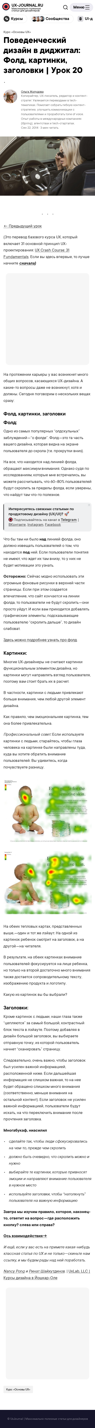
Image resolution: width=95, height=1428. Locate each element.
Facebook (53, 525)
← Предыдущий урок (22, 226)
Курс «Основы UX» (17, 32)
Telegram (69, 520)
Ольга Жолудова (32, 91)
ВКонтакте (17, 525)
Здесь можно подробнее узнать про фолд (40, 640)
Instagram (35, 525)
